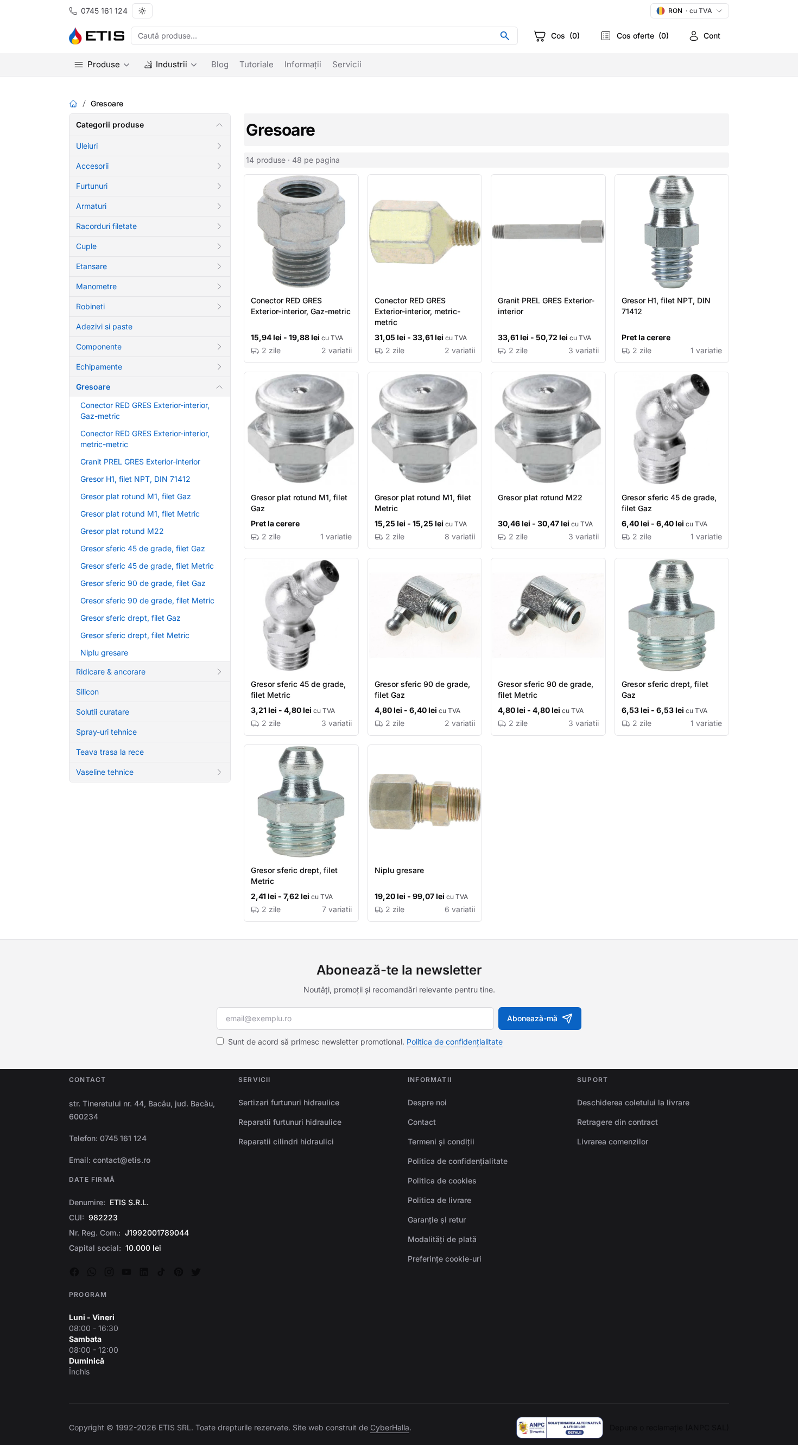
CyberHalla (389, 1427)
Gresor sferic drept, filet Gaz (130, 617)
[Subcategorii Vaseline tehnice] (219, 772)
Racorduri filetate (106, 226)
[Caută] (504, 35)
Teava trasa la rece (110, 751)
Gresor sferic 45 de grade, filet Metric (147, 565)
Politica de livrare (439, 1200)
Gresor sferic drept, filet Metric (134, 635)
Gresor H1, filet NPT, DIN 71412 (135, 478)
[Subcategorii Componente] (219, 346)
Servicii (347, 64)
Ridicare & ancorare (110, 671)
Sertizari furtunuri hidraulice (288, 1102)
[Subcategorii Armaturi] (219, 206)
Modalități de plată (442, 1239)
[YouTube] (126, 1271)
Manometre (96, 286)
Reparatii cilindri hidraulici (286, 1141)
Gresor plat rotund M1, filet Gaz (135, 496)
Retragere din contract (617, 1121)
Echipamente (99, 366)
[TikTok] (161, 1271)
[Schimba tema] (142, 10)
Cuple (86, 246)
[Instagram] (109, 1271)
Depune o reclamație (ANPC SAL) (669, 1427)
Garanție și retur (437, 1219)
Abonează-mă (532, 1018)
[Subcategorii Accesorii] (219, 166)
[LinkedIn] (143, 1271)
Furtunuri (91, 185)
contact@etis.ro (121, 1159)
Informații (302, 64)
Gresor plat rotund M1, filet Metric (140, 513)
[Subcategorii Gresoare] (219, 387)
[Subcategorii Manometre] (219, 286)
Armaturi (91, 206)
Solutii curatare (102, 711)
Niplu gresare (104, 652)
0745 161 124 (104, 10)
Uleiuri (87, 145)
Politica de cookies (442, 1180)
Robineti (90, 306)
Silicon (87, 691)
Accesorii (92, 165)
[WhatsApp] (91, 1271)
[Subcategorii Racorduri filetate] (219, 226)
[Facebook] (74, 1271)
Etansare (91, 266)
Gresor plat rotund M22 (122, 531)
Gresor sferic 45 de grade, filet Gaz (142, 548)
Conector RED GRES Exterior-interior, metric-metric (417, 311)
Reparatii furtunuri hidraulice (289, 1121)
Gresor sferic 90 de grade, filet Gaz (143, 583)
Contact (422, 1121)
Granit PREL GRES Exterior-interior (140, 461)
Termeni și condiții (441, 1141)
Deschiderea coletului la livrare (633, 1102)
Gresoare (93, 386)
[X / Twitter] (196, 1271)
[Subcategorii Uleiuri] (219, 146)
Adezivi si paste (104, 326)
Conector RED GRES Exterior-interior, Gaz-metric (301, 306)
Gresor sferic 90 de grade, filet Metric (147, 600)
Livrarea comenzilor (612, 1141)
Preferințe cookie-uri (445, 1258)
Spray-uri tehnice (106, 731)
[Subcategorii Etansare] (219, 266)
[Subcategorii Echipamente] (219, 366)
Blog (220, 64)
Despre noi (427, 1102)
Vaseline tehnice (105, 771)
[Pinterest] (178, 1271)
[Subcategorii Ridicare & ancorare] (219, 671)
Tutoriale (256, 64)
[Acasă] (73, 103)
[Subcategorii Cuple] (219, 246)
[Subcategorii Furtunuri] (219, 186)
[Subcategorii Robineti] (219, 306)
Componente (99, 346)
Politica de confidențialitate (455, 1041)
